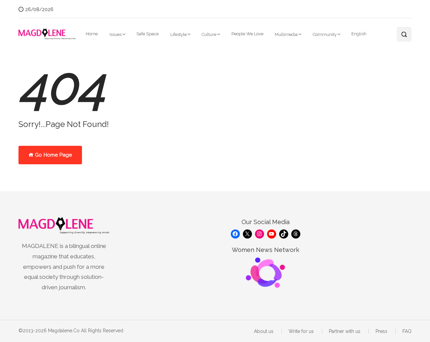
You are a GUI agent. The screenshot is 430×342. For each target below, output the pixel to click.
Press (381, 331)
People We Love (247, 33)
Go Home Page (53, 155)
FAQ (407, 331)
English (359, 33)
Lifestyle (178, 34)
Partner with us (344, 331)
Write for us (301, 331)
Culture (209, 34)
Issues (116, 34)
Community (325, 34)
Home (92, 33)
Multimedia (286, 34)
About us (263, 331)
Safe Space (147, 33)
